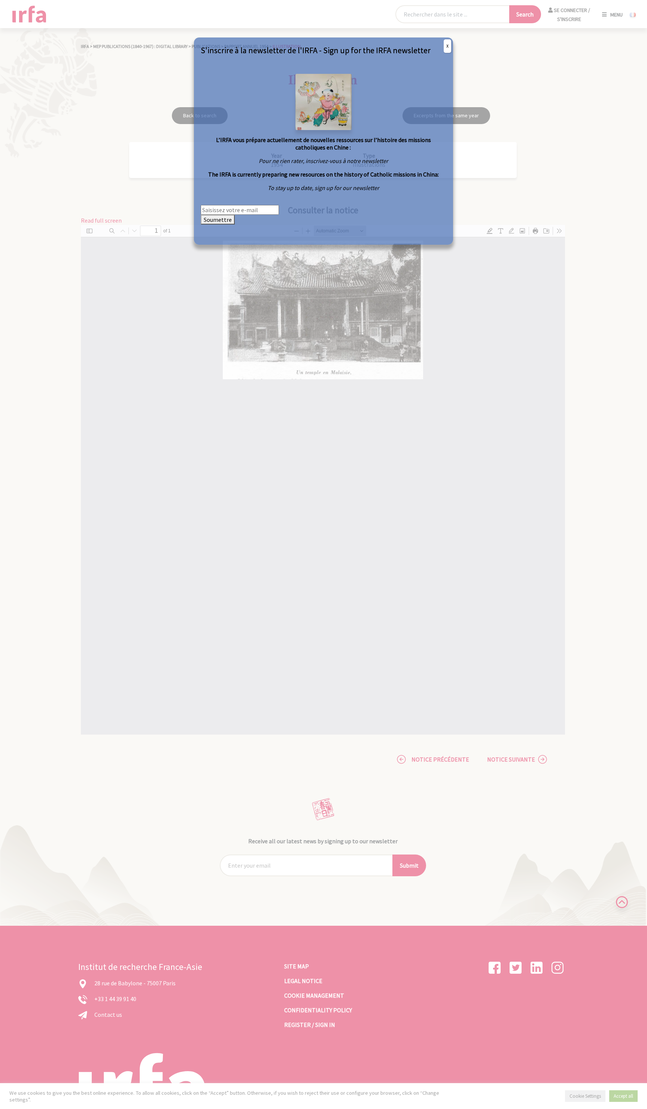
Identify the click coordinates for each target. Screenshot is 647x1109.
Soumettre (218, 219)
